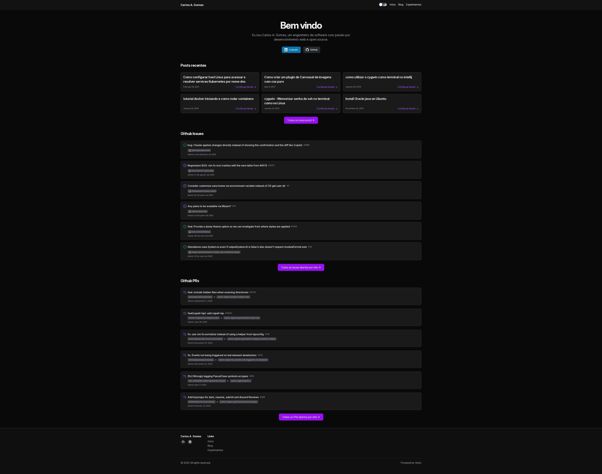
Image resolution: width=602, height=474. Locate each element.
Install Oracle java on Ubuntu (366, 99)
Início (393, 4)
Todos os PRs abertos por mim (299, 417)
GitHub (314, 49)
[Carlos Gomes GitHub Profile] (183, 441)
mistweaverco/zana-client (203, 191)
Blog (400, 4)
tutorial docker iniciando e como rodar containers (218, 99)
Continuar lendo (244, 86)
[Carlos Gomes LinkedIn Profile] (190, 441)
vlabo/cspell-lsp (199, 211)
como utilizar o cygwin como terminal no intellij (379, 77)
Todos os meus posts (299, 120)
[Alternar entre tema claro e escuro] (383, 4)
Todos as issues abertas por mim (299, 267)
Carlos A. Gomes (192, 5)
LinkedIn (293, 49)
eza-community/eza (200, 232)
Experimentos (413, 4)
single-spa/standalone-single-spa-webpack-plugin (215, 252)
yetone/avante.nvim (200, 150)
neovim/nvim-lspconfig (202, 171)
